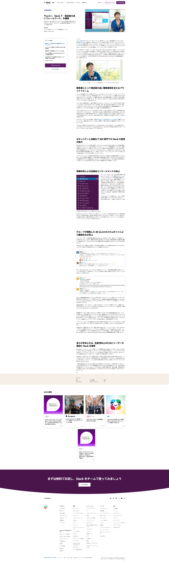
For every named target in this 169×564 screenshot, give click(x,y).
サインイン (100, 2)
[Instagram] (113, 498)
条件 (65, 557)
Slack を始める (120, 2)
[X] (119, 498)
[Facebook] (116, 498)
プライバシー (60, 557)
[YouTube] (121, 498)
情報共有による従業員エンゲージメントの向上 (54, 51)
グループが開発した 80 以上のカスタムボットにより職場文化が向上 (55, 54)
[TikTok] (124, 498)
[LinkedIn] (110, 498)
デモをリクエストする (109, 2)
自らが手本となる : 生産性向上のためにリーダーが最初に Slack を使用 (55, 57)
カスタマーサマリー (49, 60)
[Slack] (47, 2)
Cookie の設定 (69, 557)
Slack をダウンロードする (49, 557)
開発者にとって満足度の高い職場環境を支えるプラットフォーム (55, 44)
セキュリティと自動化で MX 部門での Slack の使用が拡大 (55, 48)
